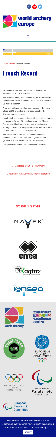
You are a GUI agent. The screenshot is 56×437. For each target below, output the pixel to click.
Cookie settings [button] (40, 427)
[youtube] (34, 6)
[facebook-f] (29, 6)
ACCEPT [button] (28, 432)
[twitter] (40, 6)
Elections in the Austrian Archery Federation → (28, 174)
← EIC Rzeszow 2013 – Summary (28, 166)
